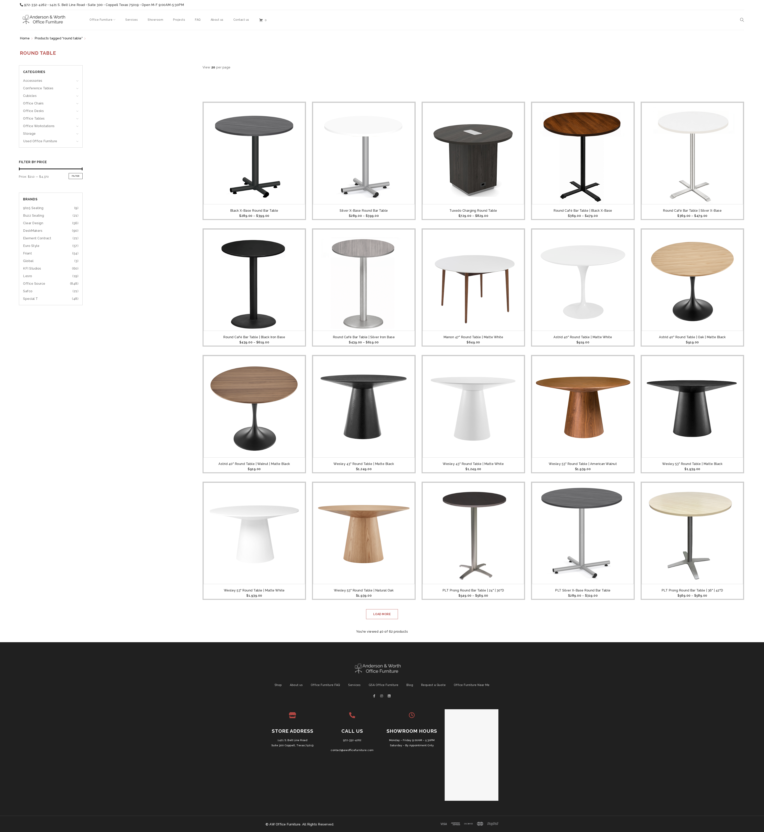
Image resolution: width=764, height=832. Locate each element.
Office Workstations (39, 126)
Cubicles (30, 96)
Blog (409, 685)
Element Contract (37, 238)
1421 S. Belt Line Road (292, 740)
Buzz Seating (33, 215)
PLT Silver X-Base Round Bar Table (583, 590)
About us (296, 685)
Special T (30, 299)
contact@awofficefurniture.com (352, 750)
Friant (27, 253)
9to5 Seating (33, 208)
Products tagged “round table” (59, 38)
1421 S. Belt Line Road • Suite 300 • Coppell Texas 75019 (94, 5)
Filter (75, 176)
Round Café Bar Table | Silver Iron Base (364, 337)
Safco (28, 291)
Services (354, 685)
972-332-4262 (35, 5)
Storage (29, 133)
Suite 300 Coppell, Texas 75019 (292, 745)
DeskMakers (32, 231)
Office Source (34, 283)
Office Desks (33, 111)
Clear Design (33, 223)
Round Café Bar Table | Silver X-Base (692, 210)
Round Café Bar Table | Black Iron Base (254, 337)
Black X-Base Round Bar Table (254, 210)
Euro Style (31, 246)
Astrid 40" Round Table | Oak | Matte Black (692, 337)
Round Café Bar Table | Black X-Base (583, 210)
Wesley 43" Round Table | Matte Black (363, 464)
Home (25, 38)
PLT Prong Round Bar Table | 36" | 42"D (692, 590)
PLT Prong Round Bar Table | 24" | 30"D (473, 590)
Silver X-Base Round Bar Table (364, 210)
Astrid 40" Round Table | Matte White (583, 337)
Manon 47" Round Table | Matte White (473, 337)
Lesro (27, 276)
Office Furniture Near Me (472, 685)
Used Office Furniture (40, 141)
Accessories (32, 81)
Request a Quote (433, 685)
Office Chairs (33, 103)
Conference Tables (38, 88)
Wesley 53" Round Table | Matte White (254, 590)
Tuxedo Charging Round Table (473, 210)
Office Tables (34, 118)
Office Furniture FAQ (325, 685)
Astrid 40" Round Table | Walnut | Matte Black (254, 464)
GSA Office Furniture (384, 685)
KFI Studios (32, 268)
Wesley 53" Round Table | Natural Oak (364, 590)
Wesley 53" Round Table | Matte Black (692, 464)
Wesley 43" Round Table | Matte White (473, 464)
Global (28, 261)
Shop (278, 685)
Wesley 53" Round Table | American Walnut (583, 464)
